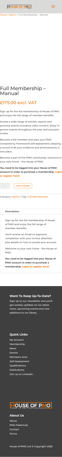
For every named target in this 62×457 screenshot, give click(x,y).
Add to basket (23, 185)
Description (12, 211)
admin (12, 15)
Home (3, 15)
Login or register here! (35, 266)
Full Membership (37, 196)
